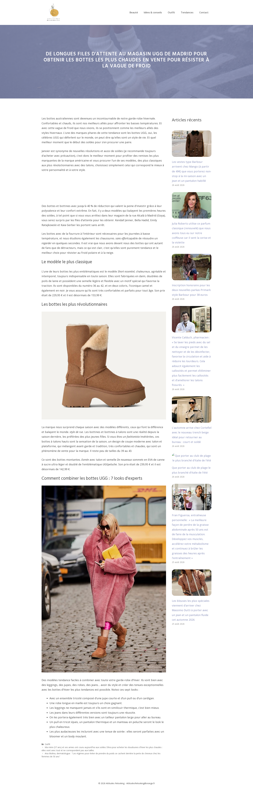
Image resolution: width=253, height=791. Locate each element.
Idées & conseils (153, 12)
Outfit (171, 12)
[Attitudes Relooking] (53, 12)
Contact (203, 12)
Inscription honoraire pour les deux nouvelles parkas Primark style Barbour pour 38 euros (191, 289)
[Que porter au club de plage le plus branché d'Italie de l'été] (191, 460)
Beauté (134, 12)
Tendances (187, 12)
